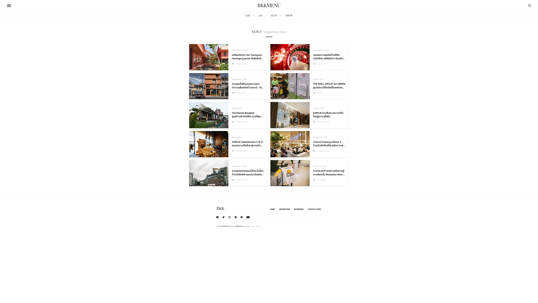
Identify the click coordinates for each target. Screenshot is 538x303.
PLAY (274, 15)
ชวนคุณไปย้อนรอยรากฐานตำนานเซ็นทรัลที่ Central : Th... (248, 85)
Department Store (242, 122)
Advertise (284, 209)
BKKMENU (269, 6)
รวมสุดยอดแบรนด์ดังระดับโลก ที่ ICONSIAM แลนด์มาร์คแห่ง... (248, 172)
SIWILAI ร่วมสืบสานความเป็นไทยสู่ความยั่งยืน (328, 115)
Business (298, 209)
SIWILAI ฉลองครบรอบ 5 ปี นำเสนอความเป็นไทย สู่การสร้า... (247, 144)
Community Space (242, 64)
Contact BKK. (315, 209)
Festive (319, 64)
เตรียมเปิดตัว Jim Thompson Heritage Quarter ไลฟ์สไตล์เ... (248, 57)
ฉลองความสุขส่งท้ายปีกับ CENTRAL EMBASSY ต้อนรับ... (329, 57)
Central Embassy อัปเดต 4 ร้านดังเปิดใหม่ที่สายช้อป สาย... (329, 144)
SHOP (289, 15)
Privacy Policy (255, 226)
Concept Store (241, 93)
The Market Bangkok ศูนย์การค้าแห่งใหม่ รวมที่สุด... (247, 115)
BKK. (220, 208)
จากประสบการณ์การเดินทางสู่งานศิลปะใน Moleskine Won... (329, 172)
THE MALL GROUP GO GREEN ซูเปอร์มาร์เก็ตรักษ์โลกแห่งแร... (329, 85)
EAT (248, 15)
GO (261, 15)
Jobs (272, 209)
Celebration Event (323, 122)
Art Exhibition (321, 180)
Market (319, 93)
